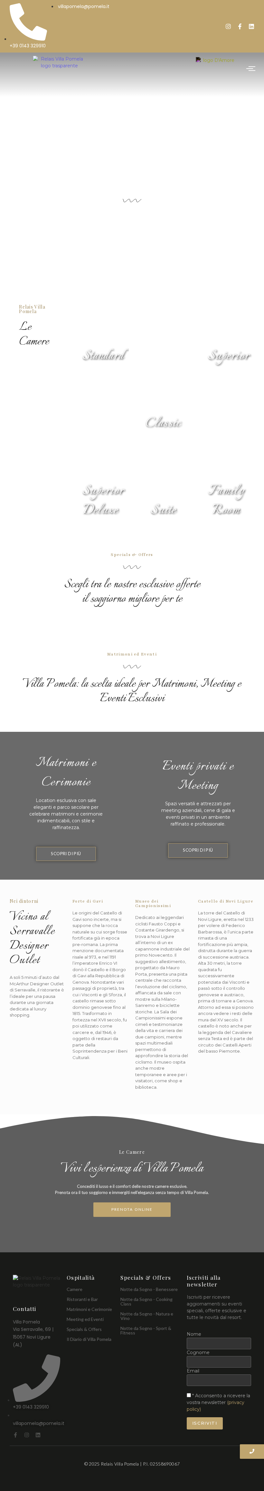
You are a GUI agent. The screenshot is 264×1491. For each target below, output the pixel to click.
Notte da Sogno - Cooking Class (146, 1301)
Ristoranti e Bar (82, 1299)
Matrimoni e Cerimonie (89, 1309)
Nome (194, 1334)
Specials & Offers (84, 1329)
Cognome (198, 1352)
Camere (74, 1289)
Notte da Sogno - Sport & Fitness (145, 1330)
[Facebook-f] (240, 26)
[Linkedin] (251, 26)
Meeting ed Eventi (85, 1319)
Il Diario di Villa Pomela (89, 1339)
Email (193, 1371)
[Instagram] (228, 26)
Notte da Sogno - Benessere (149, 1289)
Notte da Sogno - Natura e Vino (146, 1316)
